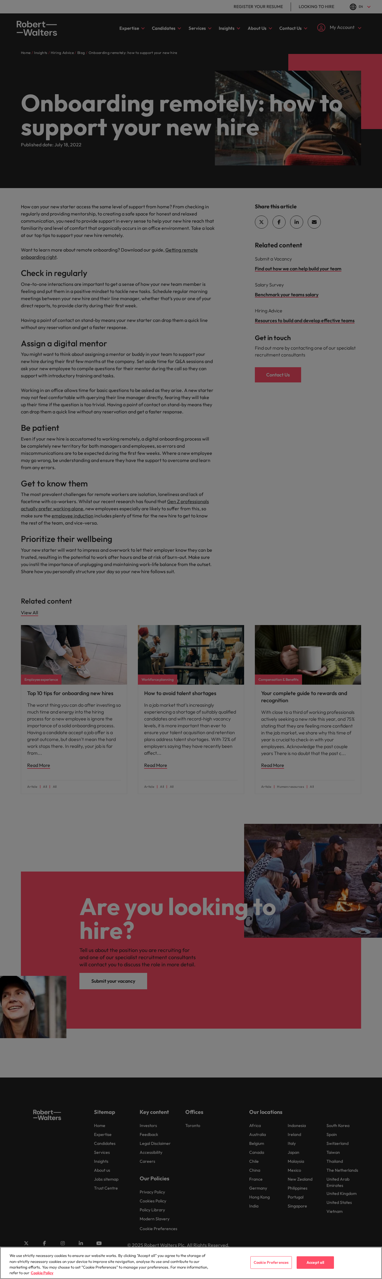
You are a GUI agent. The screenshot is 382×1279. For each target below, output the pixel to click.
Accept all (315, 1262)
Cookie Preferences (271, 1262)
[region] (191, 1263)
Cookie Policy (42, 1272)
